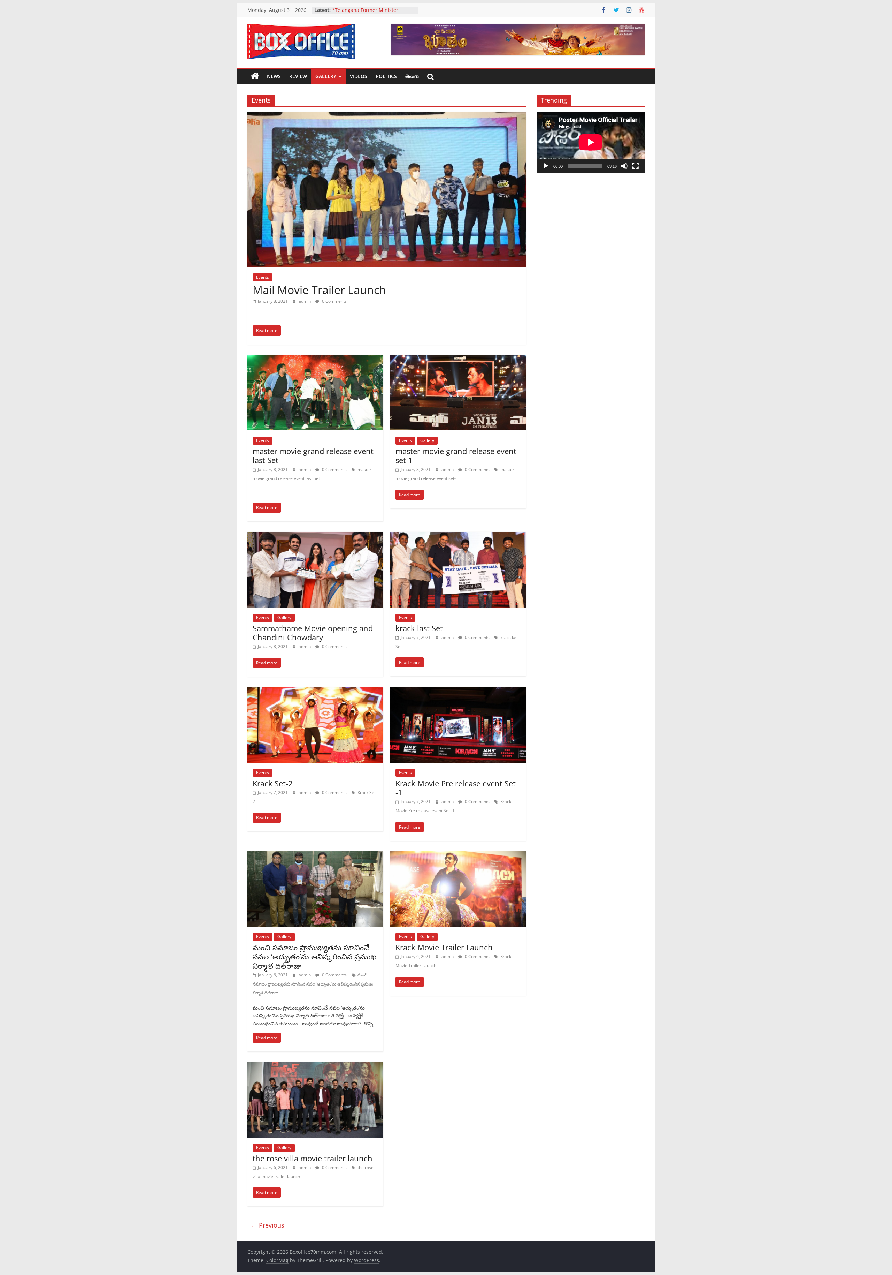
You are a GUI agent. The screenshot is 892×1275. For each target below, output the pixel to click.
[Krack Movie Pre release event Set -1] (458, 691)
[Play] (545, 166)
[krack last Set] (458, 536)
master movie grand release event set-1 (455, 455)
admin (305, 301)
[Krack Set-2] (315, 691)
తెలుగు (412, 76)
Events (262, 277)
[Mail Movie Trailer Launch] (386, 116)
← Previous (267, 1225)
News (274, 76)
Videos (358, 76)
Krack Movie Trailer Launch (444, 947)
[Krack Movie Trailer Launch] (458, 855)
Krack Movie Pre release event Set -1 (455, 788)
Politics (386, 76)
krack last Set (419, 628)
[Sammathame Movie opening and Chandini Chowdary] (315, 536)
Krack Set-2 (273, 783)
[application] (591, 142)
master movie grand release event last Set (313, 455)
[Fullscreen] (635, 166)
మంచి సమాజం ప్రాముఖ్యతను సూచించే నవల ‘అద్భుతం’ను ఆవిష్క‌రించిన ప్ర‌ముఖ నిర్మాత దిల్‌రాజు (315, 956)
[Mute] (624, 166)
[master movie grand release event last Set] (315, 359)
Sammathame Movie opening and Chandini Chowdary (313, 632)
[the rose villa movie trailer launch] (315, 1066)
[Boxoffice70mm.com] (255, 76)
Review (298, 76)
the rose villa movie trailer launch (312, 1158)
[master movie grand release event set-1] (458, 359)
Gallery (325, 76)
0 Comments (334, 301)
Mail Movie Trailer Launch (319, 289)
